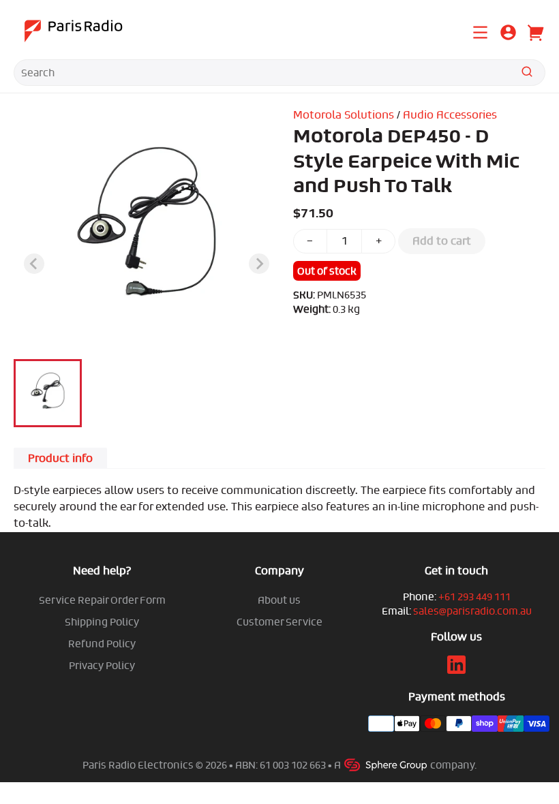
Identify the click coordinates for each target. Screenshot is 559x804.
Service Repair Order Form (102, 600)
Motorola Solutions (343, 114)
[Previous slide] (34, 263)
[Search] (527, 73)
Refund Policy (102, 643)
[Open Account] (508, 31)
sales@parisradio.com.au (472, 611)
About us (279, 600)
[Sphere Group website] (386, 765)
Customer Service (279, 622)
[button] (48, 393)
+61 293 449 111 (474, 596)
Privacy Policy (102, 665)
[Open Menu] (480, 31)
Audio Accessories (450, 114)
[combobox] (279, 72)
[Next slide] (259, 263)
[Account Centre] (508, 35)
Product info (60, 458)
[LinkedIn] (456, 670)
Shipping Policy (102, 622)
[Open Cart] (534, 31)
